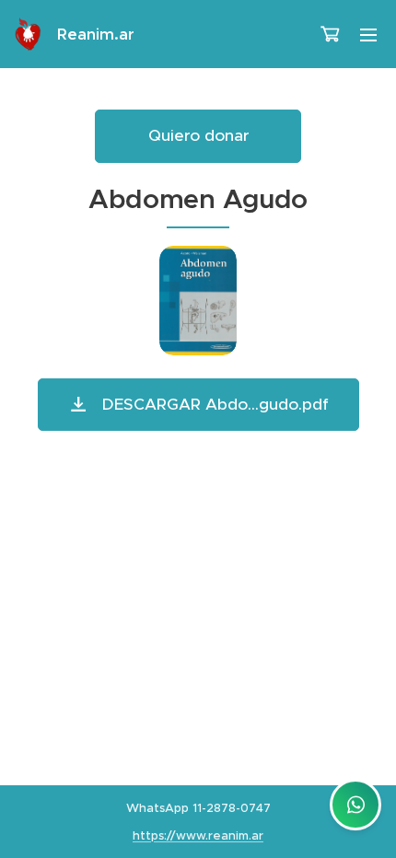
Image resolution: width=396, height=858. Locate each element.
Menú (368, 34)
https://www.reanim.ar (198, 835)
